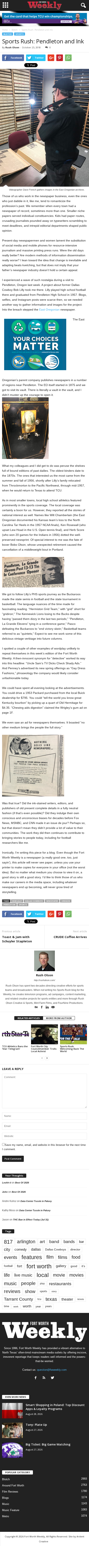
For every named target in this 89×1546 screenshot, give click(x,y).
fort (19, 1266)
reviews (12, 1291)
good (74, 1266)
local (43, 1275)
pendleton (9, 904)
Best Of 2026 (22, 1182)
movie (59, 1275)
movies (76, 1275)
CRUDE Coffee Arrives (70, 937)
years (48, 1306)
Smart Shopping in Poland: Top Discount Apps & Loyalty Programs (55, 1407)
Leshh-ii (6, 1182)
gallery (61, 1266)
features (32, 1257)
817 (8, 1242)
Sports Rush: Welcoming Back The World (72, 1049)
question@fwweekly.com (52, 1369)
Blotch (8, 34)
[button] (82, 5)
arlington (26, 1241)
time (6, 1306)
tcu (39, 1299)
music (10, 1283)
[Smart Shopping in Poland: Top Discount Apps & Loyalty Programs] (12, 1410)
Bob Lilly (17, 901)
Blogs (5, 1497)
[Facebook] (42, 1007)
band (54, 1241)
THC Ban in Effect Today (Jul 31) (31, 1219)
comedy (20, 1249)
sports (20, 34)
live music (23, 1275)
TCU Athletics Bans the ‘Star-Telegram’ (15, 1047)
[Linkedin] (48, 1007)
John (5, 1192)
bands (69, 1241)
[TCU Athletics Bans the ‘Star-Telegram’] (15, 1034)
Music (5, 1504)
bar (81, 1242)
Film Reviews (10, 1491)
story (54, 1291)
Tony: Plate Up (36, 1425)
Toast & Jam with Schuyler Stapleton (17, 939)
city (7, 1249)
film (50, 1257)
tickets (80, 1299)
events (10, 1257)
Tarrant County (18, 1299)
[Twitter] (53, 1378)
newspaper (52, 901)
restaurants (60, 1283)
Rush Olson (12, 47)
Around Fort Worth (13, 1485)
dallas (36, 1249)
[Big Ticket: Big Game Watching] (12, 1450)
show (30, 1291)
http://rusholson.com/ (44, 980)
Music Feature (10, 1510)
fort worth (39, 1266)
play (42, 1283)
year (38, 1306)
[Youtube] (53, 1007)
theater (67, 1299)
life (7, 1275)
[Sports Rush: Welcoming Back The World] (73, 1034)
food (76, 1257)
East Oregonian (49, 309)
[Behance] (36, 1007)
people (28, 1283)
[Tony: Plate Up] (12, 1430)
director (75, 1249)
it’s (83, 1266)
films (62, 1257)
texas (51, 1299)
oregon (65, 901)
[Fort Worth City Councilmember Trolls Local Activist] (44, 1034)
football (8, 1266)
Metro (5, 1516)
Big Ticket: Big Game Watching (48, 1444)
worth (27, 1306)
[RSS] (45, 1378)
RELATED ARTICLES (29, 1018)
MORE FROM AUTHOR (59, 1018)
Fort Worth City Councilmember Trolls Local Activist (44, 1049)
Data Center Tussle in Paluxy (36, 1201)
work (15, 1306)
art (42, 1241)
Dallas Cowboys (34, 901)
